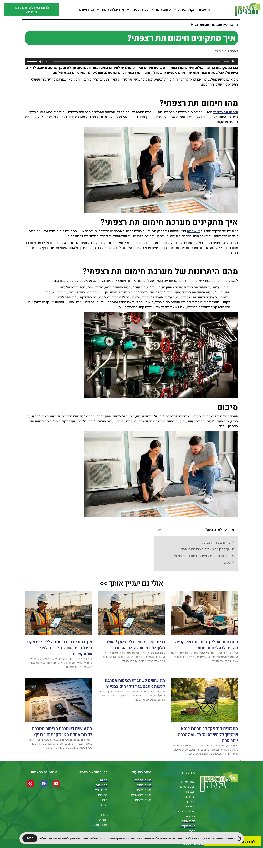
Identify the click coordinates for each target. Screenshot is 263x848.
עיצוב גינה (163, 9)
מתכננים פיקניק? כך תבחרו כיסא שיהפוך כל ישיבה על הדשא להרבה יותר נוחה (208, 735)
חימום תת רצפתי (225, 112)
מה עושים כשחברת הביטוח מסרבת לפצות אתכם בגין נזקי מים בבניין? (135, 683)
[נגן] (233, 61)
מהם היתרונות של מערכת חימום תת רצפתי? (202, 555)
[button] (159, 529)
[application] (131, 61)
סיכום (227, 562)
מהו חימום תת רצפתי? (216, 542)
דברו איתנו (86, 9)
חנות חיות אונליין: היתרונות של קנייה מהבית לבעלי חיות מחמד (206, 645)
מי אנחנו (204, 9)
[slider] (32, 61)
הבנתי (29, 838)
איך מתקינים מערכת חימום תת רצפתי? (205, 549)
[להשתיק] (41, 61)
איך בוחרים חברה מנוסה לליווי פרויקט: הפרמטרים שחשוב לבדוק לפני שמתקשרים (59, 648)
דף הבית (233, 24)
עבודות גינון (140, 9)
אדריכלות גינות (113, 9)
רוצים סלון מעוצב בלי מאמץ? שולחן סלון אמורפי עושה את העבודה (134, 645)
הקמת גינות (186, 9)
